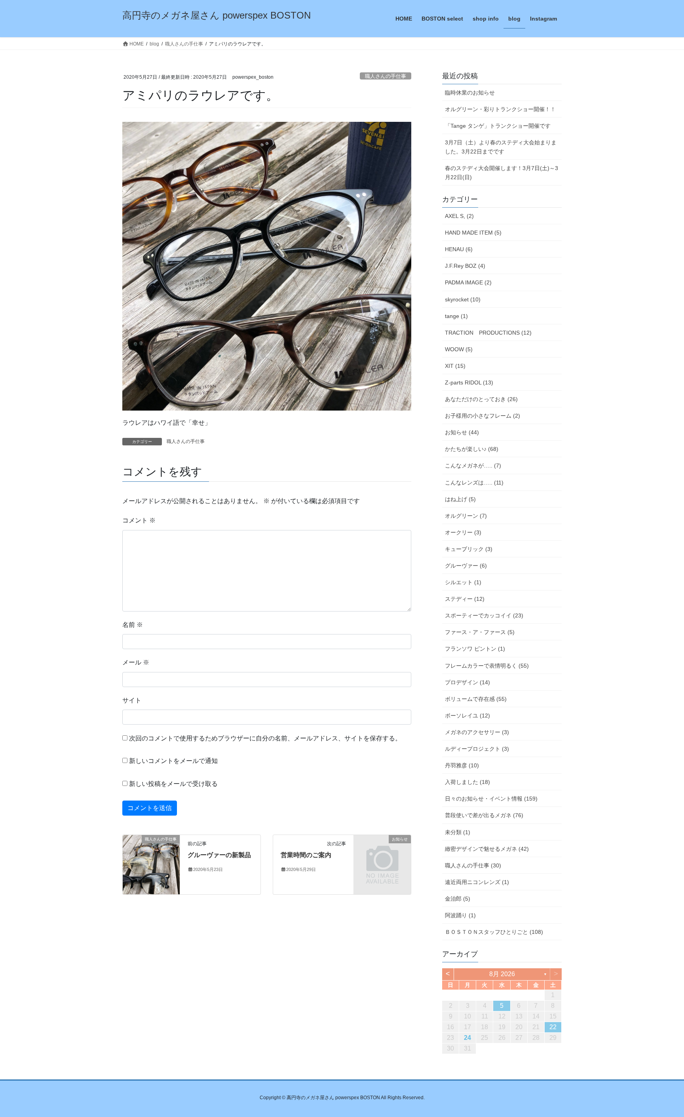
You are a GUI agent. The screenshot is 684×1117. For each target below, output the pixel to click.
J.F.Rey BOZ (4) (465, 266)
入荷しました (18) (467, 782)
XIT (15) (455, 366)
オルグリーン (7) (466, 516)
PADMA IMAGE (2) (468, 282)
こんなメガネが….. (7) (473, 465)
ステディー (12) (464, 599)
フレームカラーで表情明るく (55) (487, 666)
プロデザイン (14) (467, 682)
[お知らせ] (382, 852)
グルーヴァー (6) (466, 565)
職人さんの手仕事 (385, 76)
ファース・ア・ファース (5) (480, 632)
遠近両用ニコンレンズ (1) (477, 882)
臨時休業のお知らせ (470, 92)
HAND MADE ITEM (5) (473, 232)
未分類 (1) (457, 832)
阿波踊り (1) (460, 915)
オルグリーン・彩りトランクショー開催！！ (500, 109)
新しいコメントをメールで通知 (173, 760)
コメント (139, 520)
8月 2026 (502, 974)
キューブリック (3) (468, 549)
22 (553, 1027)
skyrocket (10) (463, 299)
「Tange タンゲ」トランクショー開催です (498, 126)
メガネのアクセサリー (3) (477, 732)
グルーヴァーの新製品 (219, 855)
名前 (132, 624)
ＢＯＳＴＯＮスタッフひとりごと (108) (494, 932)
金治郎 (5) (457, 898)
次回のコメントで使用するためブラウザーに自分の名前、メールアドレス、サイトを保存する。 (265, 738)
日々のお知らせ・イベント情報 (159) (491, 798)
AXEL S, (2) (459, 216)
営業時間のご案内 (306, 855)
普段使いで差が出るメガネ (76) (484, 815)
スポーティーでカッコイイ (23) (484, 615)
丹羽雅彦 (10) (462, 765)
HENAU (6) (459, 249)
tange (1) (456, 316)
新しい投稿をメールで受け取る (173, 783)
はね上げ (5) (460, 499)
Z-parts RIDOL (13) (469, 382)
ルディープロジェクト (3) (477, 749)
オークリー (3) (463, 532)
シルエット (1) (463, 582)
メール (135, 662)
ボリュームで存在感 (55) (476, 699)
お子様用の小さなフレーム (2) (482, 416)
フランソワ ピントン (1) (475, 649)
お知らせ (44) (462, 432)
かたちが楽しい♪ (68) (471, 449)
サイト (131, 700)
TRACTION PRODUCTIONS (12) (488, 332)
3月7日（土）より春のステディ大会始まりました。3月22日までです (501, 147)
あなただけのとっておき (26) (481, 399)
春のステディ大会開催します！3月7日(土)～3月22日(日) (501, 172)
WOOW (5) (459, 349)
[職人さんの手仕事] (151, 864)
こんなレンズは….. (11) (474, 482)
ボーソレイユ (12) (467, 715)
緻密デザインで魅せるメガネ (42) (487, 849)
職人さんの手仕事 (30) (473, 865)
